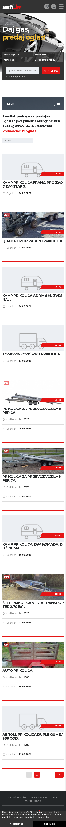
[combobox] (17, 140)
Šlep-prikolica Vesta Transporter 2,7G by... (33, 605)
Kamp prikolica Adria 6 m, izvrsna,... (32, 298)
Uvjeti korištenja (33, 800)
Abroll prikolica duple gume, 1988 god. (32, 736)
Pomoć (55, 797)
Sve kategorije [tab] (11, 55)
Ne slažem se (16, 824)
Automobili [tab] (40, 55)
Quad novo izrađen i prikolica (32, 241)
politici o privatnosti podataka (34, 817)
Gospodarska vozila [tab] (45, 60)
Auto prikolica (17, 671)
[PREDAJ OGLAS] (47, 6)
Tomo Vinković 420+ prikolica (31, 354)
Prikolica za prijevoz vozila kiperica (32, 411)
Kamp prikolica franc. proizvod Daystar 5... (32, 184)
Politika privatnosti (39, 797)
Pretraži (53, 71)
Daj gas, (23, 33)
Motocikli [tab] (9, 60)
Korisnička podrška (17, 797)
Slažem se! (49, 824)
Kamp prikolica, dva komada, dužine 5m (32, 546)
